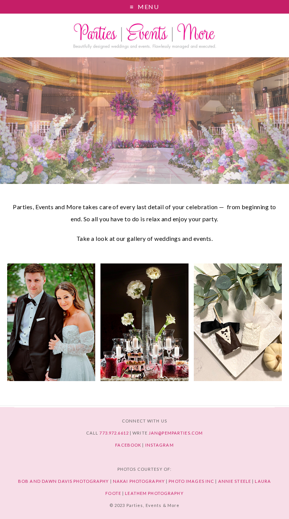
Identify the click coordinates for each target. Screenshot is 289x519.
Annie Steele (234, 481)
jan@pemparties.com (176, 432)
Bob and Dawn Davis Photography (63, 481)
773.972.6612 (113, 432)
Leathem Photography (154, 493)
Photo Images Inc (191, 481)
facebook (128, 444)
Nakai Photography (139, 481)
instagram (159, 444)
